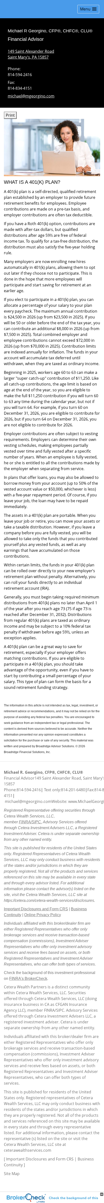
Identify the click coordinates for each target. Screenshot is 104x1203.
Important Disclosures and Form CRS (36, 909)
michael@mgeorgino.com (31, 96)
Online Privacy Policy (42, 915)
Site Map (12, 1173)
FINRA (49, 1010)
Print (10, 115)
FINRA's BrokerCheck (28, 978)
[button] (88, 9)
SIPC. (37, 822)
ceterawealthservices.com (27, 1150)
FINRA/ (25, 822)
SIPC (60, 1010)
